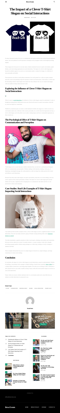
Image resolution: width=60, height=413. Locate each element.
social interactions (17, 100)
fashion (31, 288)
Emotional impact (23, 288)
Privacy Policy (35, 407)
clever (7, 288)
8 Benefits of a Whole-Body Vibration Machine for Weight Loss (19, 382)
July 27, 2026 (43, 361)
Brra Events (30, 2)
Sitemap (44, 407)
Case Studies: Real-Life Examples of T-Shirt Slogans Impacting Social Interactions (17, 351)
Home (26, 407)
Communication (14, 288)
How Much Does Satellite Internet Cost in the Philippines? (46, 349)
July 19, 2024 (21, 321)
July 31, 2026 (43, 352)
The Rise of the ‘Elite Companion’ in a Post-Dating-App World (47, 367)
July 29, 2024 (46, 320)
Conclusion (11, 355)
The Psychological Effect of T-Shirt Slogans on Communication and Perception (16, 345)
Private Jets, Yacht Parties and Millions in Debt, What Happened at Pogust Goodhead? (47, 357)
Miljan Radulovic (13, 321)
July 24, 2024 (33, 17)
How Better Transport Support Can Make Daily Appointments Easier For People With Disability (48, 376)
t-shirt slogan (48, 288)
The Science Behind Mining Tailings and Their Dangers (19, 374)
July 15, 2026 (43, 370)
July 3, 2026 (43, 380)
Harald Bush (27, 17)
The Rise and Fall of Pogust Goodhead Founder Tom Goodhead (47, 342)
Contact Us (52, 407)
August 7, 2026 (43, 344)
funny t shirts (49, 264)
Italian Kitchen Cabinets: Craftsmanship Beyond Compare (18, 366)
